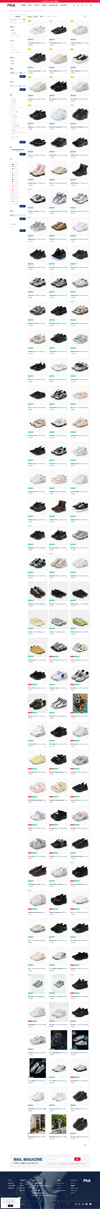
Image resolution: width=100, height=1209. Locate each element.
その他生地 (14, 116)
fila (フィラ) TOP (13, 10)
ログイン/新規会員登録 (37, 1183)
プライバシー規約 (71, 1163)
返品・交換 (22, 1190)
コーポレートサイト (61, 1190)
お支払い (22, 1185)
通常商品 (12, 61)
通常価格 (12, 30)
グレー (15, 166)
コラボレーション (75, 1188)
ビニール (14, 121)
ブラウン (16, 168)
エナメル (14, 102)
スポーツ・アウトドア (16, 52)
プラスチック (15, 123)
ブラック (16, 164)
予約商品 (12, 63)
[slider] (10, 149)
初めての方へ (11, 1183)
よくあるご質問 (11, 1185)
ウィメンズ (13, 49)
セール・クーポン (14, 36)
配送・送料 (22, 1188)
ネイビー (16, 179)
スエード (14, 105)
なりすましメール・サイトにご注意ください (42, 1195)
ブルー (15, 177)
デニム (13, 114)
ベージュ (16, 171)
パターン (16, 199)
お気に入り (78, 5)
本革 (13, 98)
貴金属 (13, 130)
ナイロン (14, 118)
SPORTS (36, 5)
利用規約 (63, 1163)
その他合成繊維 (15, 125)
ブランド (73, 1193)
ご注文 (21, 1183)
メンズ (12, 47)
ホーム (11, 44)
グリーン (16, 173)
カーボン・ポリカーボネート (18, 128)
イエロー (16, 184)
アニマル (16, 201)
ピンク (15, 188)
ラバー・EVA (15, 136)
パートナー (59, 1185)
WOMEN (23, 5)
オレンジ (16, 186)
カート (91, 5)
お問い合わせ (11, 1188)
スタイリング (74, 1190)
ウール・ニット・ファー (17, 107)
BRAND (44, 5)
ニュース (73, 1183)
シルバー (16, 195)
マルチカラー (17, 197)
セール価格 (12, 33)
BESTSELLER (53, 5)
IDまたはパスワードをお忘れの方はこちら (41, 1185)
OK (10, 1205)
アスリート (59, 1188)
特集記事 (73, 1185)
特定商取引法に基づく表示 (38, 1193)
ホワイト (16, 162)
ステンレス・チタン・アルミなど (18, 133)
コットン (14, 109)
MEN (29, 5)
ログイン (87, 5)
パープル (16, 182)
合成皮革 (14, 100)
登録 (77, 1159)
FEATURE (64, 5)
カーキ (15, 175)
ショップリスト (60, 1183)
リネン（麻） (15, 112)
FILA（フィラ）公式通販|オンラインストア (11, 5)
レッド (15, 190)
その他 (15, 203)
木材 (13, 138)
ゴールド (16, 192)
